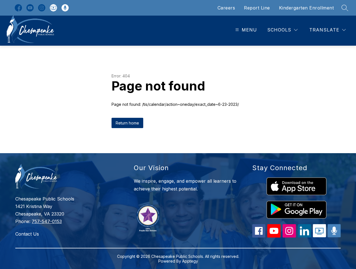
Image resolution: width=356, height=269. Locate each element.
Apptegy (190, 261)
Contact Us (27, 234)
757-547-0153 (47, 221)
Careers (226, 8)
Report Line (257, 8)
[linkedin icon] (304, 236)
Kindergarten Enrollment (306, 8)
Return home (127, 123)
